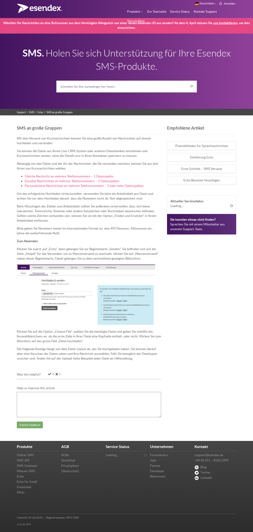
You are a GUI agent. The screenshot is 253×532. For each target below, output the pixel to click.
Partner (155, 465)
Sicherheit (68, 460)
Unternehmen (161, 446)
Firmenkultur (159, 455)
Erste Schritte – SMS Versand (201, 169)
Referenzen (157, 476)
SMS (31, 112)
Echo (40, 112)
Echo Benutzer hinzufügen (201, 180)
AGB (65, 446)
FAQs (21, 492)
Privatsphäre (70, 465)
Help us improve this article (36, 388)
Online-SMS (25, 455)
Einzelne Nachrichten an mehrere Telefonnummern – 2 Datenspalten (72, 181)
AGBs (65, 455)
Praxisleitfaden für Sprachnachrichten (201, 146)
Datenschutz (70, 471)
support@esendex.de (208, 455)
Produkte (133, 11)
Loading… (112, 455)
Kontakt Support (204, 11)
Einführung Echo (201, 157)
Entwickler (24, 487)
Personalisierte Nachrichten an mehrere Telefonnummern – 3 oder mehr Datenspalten (84, 186)
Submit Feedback (29, 425)
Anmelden (229, 3)
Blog (203, 467)
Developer (157, 471)
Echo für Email (27, 481)
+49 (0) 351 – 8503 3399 (211, 460)
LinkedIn (206, 478)
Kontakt (201, 446)
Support (21, 112)
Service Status (179, 11)
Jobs (153, 460)
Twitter (205, 472)
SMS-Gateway (27, 465)
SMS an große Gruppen (59, 112)
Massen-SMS (26, 471)
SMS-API (23, 460)
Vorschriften (135, 21)
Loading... (176, 206)
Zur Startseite (155, 11)
